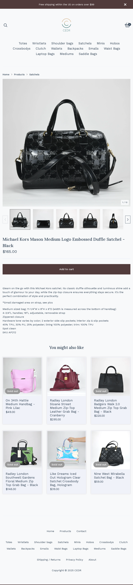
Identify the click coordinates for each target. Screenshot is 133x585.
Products (19, 74)
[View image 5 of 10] (113, 219)
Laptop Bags (45, 54)
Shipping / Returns (48, 559)
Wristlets (39, 43)
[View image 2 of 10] (43, 219)
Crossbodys (21, 48)
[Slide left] (5, 219)
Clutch (41, 48)
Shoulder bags (62, 43)
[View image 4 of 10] (89, 219)
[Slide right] (127, 219)
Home (6, 74)
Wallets (56, 48)
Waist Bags (112, 48)
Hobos (115, 43)
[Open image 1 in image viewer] (66, 143)
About (92, 559)
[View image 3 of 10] (66, 219)
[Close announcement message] (125, 4)
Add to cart (66, 269)
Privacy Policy (74, 559)
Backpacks (75, 48)
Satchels (85, 43)
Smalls (94, 48)
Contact (81, 531)
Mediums (67, 54)
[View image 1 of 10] (20, 219)
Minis (101, 43)
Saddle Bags (88, 54)
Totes (23, 43)
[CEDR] (66, 24)
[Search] (5, 25)
